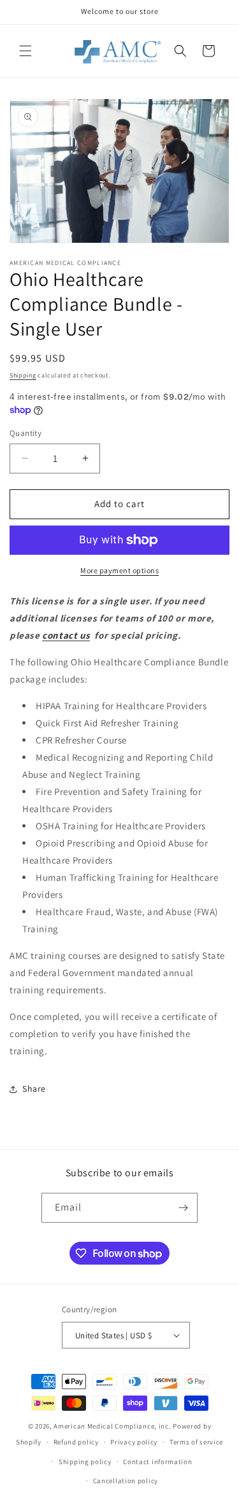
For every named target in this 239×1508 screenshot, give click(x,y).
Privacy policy (133, 1441)
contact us (66, 635)
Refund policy (76, 1441)
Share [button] (34, 1088)
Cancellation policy (125, 1480)
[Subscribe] (183, 1208)
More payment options (119, 570)
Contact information (157, 1461)
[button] (25, 51)
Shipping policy (85, 1461)
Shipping (23, 375)
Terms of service (196, 1441)
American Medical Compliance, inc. (112, 1426)
